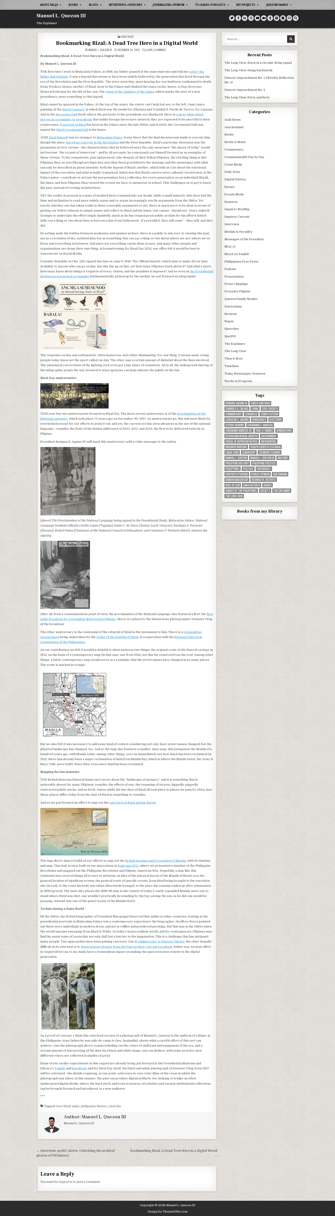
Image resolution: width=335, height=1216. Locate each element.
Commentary (234, 149)
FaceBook (79, 1068)
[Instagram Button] (251, 18)
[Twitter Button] (232, 18)
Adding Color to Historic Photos (161, 941)
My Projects (245, 5)
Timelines (231, 366)
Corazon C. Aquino (237, 419)
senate (267, 485)
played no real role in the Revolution (92, 142)
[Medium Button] (264, 18)
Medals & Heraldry (238, 231)
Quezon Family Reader (241, 299)
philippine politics (264, 463)
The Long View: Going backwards (248, 70)
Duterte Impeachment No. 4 (244, 90)
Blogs (93, 5)
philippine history (94, 1106)
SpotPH (230, 336)
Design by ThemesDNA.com (168, 1211)
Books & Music (235, 142)
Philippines (233, 469)
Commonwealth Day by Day (244, 157)
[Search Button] (296, 18)
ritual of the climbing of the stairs (130, 91)
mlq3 (75, 1106)
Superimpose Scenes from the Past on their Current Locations (126, 946)
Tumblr (59, 1068)
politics (248, 469)
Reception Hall (66, 114)
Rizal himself (58, 137)
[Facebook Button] (238, 18)
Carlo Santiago (260, 403)
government (269, 436)
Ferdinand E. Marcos (260, 425)
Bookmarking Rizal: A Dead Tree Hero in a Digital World (127, 43)
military (283, 458)
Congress (251, 414)
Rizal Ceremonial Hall (72, 129)
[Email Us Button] (289, 18)
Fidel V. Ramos (264, 430)
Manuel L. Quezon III (61, 16)
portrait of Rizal (74, 124)
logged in (65, 1181)
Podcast (230, 269)
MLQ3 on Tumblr (236, 254)
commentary (234, 414)
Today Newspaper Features (244, 373)
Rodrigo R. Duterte (264, 480)
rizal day (114, 1106)
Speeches (231, 328)
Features (231, 202)
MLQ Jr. (230, 246)
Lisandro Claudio (269, 452)
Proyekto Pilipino (237, 291)
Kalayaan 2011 (128, 865)
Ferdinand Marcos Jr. (239, 430)
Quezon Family (277, 5)
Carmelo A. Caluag (237, 408)
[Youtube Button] (257, 18)
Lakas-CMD (232, 452)
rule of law (233, 485)
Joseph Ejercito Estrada (265, 447)
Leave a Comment (156, 50)
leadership (248, 452)
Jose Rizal (63, 1106)
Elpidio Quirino (235, 425)
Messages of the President (244, 239)
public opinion (260, 474)
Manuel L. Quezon (236, 458)
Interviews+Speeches (125, 5)
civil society (270, 408)
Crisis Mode (233, 164)
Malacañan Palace (109, 137)
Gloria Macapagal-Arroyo (242, 436)
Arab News (232, 119)
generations (284, 430)
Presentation (234, 276)
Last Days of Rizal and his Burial (132, 802)
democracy (259, 419)
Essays (229, 187)
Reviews (230, 314)
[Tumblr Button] (270, 18)
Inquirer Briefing (237, 209)
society (265, 490)
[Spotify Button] (276, 18)
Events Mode (234, 194)
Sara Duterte (251, 485)
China (255, 408)
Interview (231, 224)
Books (73, 5)
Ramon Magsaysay (237, 480)
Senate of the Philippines (241, 490)
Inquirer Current (237, 216)
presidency (264, 469)
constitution (269, 414)
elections (276, 419)
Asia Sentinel (233, 127)
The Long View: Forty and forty (247, 97)
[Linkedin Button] (244, 18)
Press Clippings (236, 284)
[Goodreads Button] (283, 18)
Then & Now (233, 358)
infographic (268, 441)
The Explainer (234, 343)
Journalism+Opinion (168, 5)
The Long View (235, 351)
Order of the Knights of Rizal (117, 637)
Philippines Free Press (241, 261)
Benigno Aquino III (236, 403)
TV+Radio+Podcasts (210, 5)
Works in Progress (238, 381)
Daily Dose (127, 36)
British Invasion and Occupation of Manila (155, 860)
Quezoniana (233, 306)
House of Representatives (242, 441)
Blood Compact (73, 109)
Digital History (235, 179)
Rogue (229, 321)
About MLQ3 (49, 5)
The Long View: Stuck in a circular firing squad (258, 62)
